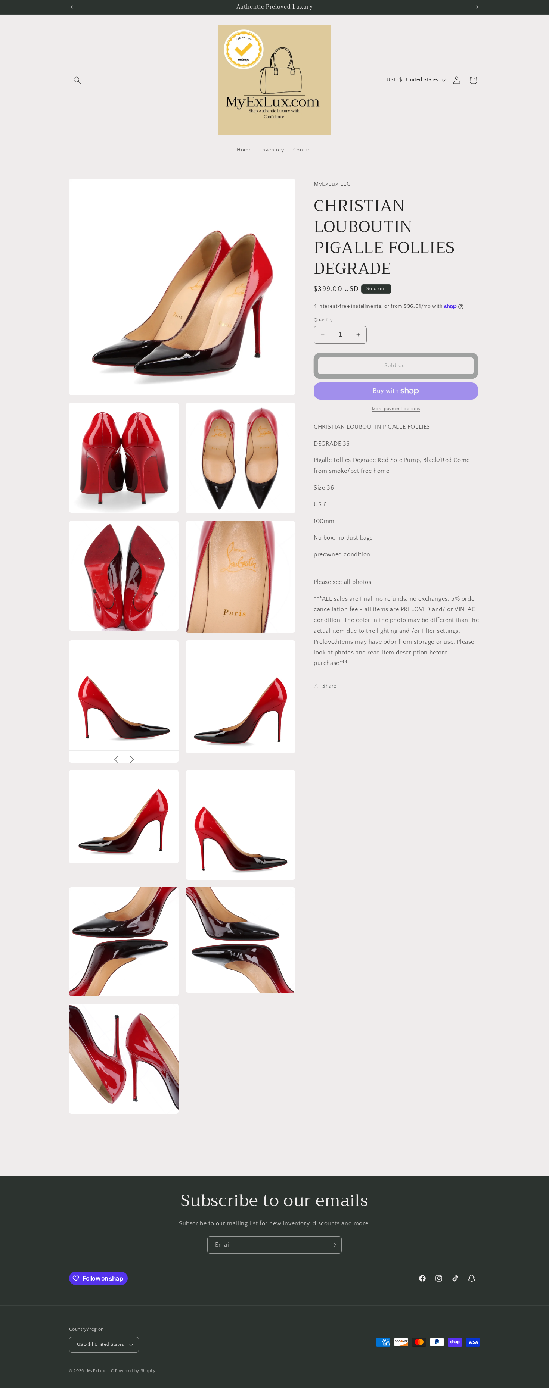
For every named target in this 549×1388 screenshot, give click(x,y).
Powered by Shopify (135, 1371)
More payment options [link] (396, 408)
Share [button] (329, 686)
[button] (77, 80)
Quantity (323, 319)
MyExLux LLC (100, 1371)
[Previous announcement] (71, 7)
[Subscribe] (333, 1245)
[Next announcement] (477, 7)
